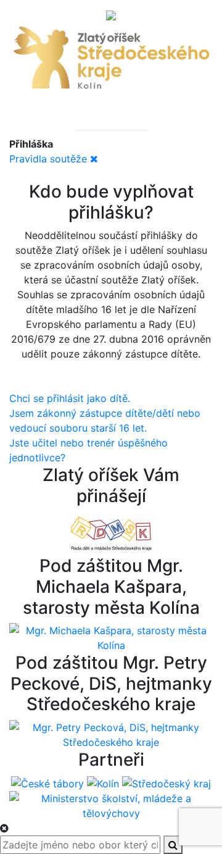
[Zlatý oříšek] (111, 59)
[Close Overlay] (4, 828)
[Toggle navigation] (111, 14)
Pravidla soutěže (48, 159)
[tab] (87, 118)
